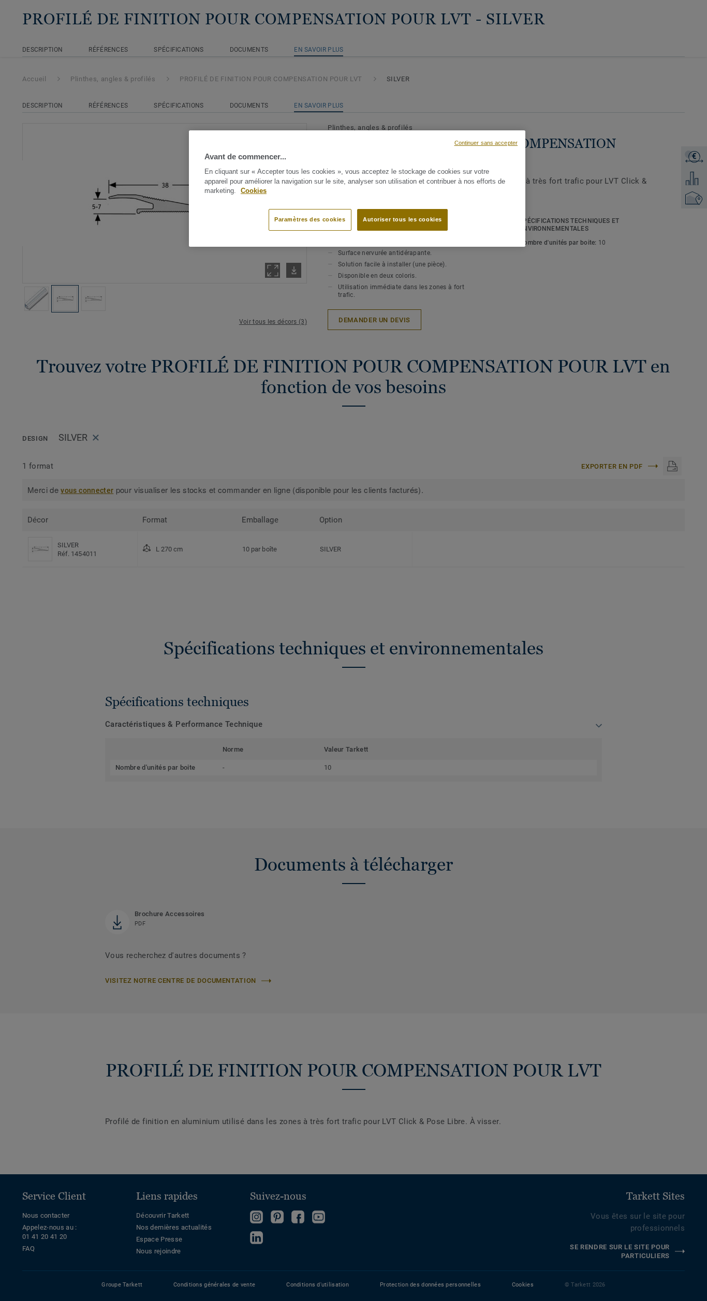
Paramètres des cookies (310, 219)
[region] (357, 188)
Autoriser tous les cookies (402, 219)
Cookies (254, 191)
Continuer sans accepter (486, 143)
